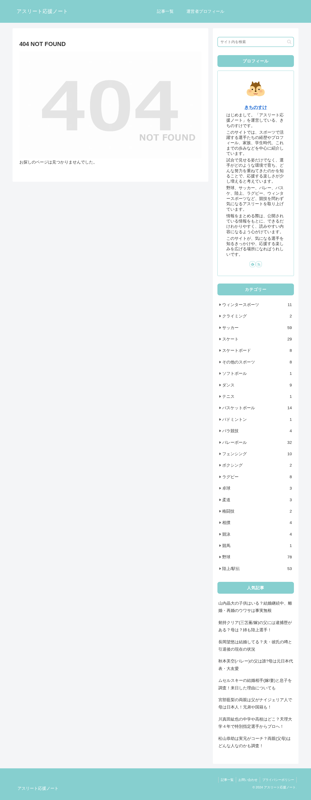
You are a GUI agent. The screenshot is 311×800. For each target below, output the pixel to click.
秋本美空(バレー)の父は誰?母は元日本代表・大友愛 (255, 665)
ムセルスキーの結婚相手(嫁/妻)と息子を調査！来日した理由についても (255, 684)
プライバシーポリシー (278, 780)
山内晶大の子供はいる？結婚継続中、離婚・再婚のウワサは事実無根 (255, 607)
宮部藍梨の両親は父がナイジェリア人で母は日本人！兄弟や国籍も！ (255, 703)
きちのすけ (255, 107)
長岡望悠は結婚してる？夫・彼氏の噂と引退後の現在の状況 (255, 646)
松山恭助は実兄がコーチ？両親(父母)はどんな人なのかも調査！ (254, 742)
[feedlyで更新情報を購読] (252, 264)
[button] (289, 41)
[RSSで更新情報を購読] (259, 264)
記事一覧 (227, 780)
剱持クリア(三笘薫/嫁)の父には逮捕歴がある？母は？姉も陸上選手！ (255, 626)
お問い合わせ (247, 780)
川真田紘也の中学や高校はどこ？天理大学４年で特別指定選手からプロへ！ (255, 723)
